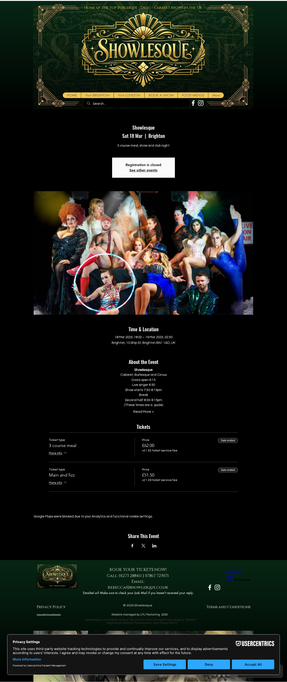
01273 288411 (130, 576)
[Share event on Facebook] (132, 545)
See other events (143, 170)
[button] (161, 95)
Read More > (143, 411)
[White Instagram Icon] (200, 103)
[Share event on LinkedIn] (154, 545)
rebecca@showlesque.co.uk (138, 587)
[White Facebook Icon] (193, 103)
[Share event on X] (143, 545)
